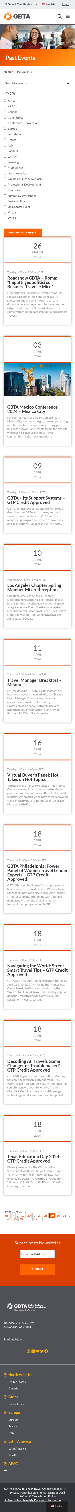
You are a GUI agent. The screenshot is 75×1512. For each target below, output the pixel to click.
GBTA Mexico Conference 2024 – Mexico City (32, 409)
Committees (15, 117)
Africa (11, 100)
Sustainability (16, 201)
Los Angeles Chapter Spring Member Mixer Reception (34, 587)
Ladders (13, 150)
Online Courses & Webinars (25, 178)
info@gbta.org (15, 1339)
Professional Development (24, 184)
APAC (11, 106)
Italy (10, 145)
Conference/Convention (23, 123)
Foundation (15, 134)
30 (58, 1215)
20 (29, 1215)
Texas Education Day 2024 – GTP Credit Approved (35, 1158)
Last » (38, 1219)
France (12, 139)
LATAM (12, 156)
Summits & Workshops (22, 195)
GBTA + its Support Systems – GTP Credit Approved (36, 500)
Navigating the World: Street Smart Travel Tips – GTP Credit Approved (37, 970)
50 (15, 1219)
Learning (13, 162)
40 (8, 1219)
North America (17, 173)
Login (65, 4)
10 (22, 1215)
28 (46, 1215)
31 (64, 1215)
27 (39, 1215)
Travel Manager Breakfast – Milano (34, 682)
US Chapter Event (19, 206)
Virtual (12, 212)
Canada (12, 111)
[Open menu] (67, 16)
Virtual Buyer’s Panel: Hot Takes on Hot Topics (32, 777)
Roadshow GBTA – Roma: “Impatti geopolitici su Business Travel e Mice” (32, 282)
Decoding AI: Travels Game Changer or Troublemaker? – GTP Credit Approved (35, 1066)
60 (21, 1219)
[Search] (60, 16)
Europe (12, 128)
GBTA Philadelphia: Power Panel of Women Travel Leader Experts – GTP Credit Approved (37, 872)
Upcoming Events (23, 232)
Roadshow (14, 190)
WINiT (12, 218)
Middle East (15, 167)
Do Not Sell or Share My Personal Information (32, 1500)
